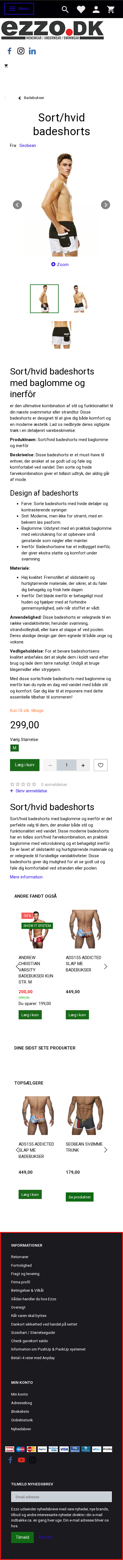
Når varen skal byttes (28, 1315)
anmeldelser (54, 784)
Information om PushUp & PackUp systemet (48, 1349)
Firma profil (20, 1282)
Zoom (63, 264)
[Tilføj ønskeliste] (101, 765)
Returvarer (19, 1256)
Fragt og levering (25, 1273)
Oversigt (18, 1307)
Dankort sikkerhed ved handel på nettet (44, 1324)
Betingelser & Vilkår (27, 1290)
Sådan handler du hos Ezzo (33, 1299)
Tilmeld (22, 1537)
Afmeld (45, 1537)
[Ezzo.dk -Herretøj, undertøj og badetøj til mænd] (52, 30)
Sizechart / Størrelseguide (33, 1332)
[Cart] (111, 9)
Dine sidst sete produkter (45, 1048)
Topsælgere (28, 1083)
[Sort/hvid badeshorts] (61, 205)
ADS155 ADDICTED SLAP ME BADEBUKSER (83, 964)
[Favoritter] (81, 9)
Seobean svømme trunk (84, 1147)
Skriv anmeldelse (31, 790)
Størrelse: (24, 739)
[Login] (96, 9)
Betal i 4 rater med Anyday (33, 1357)
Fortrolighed (21, 1265)
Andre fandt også (35, 896)
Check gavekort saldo (29, 1340)
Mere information (26, 877)
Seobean (27, 145)
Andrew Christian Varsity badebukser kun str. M (36, 970)
